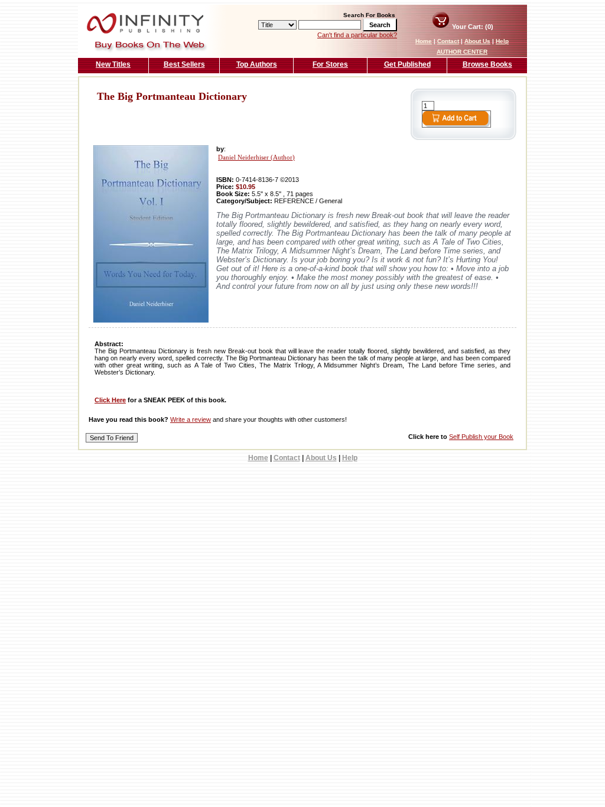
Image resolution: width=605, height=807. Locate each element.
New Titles (113, 64)
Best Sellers (184, 64)
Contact (448, 41)
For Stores (330, 64)
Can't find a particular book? (357, 34)
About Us (477, 41)
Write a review (190, 419)
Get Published (407, 64)
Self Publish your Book (481, 436)
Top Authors (256, 64)
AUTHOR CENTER (462, 51)
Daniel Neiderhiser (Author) (256, 157)
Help (502, 41)
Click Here (110, 399)
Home (423, 41)
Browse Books (487, 64)
